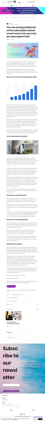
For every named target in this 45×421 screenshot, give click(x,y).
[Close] (43, 419)
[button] (39, 201)
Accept (40, 419)
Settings (35, 419)
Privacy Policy (15, 419)
